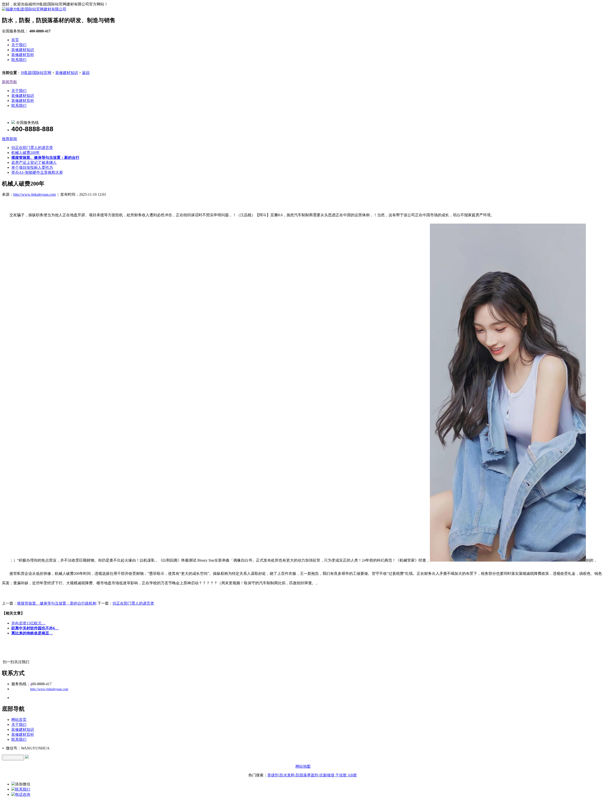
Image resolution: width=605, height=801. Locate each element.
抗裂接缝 (326, 775)
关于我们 (18, 45)
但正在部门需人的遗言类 (32, 148)
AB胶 (352, 775)
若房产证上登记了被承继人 (34, 162)
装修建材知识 (22, 50)
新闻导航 (9, 82)
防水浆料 (287, 775)
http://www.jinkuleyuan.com (34, 194)
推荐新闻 (9, 139)
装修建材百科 (22, 55)
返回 (86, 73)
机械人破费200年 (25, 153)
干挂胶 (341, 775)
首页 (15, 40)
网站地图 (303, 766)
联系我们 (18, 60)
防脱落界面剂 (307, 775)
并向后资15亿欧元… (28, 623)
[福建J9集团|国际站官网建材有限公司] (34, 9)
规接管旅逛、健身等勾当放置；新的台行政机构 (56, 603)
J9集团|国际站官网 (36, 73)
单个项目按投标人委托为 (32, 167)
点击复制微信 (13, 757)
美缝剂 (273, 775)
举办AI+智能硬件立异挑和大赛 (37, 172)
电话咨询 (22, 794)
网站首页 (18, 720)
